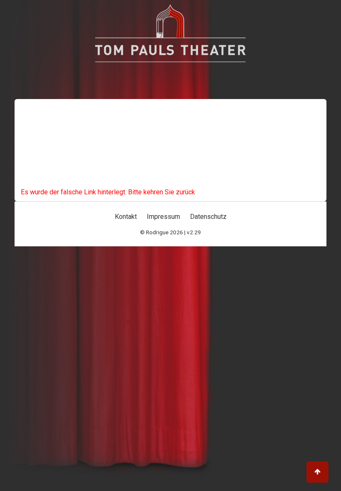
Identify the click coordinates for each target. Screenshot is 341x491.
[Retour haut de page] (317, 472)
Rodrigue (157, 232)
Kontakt (126, 217)
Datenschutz (208, 217)
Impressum (163, 217)
